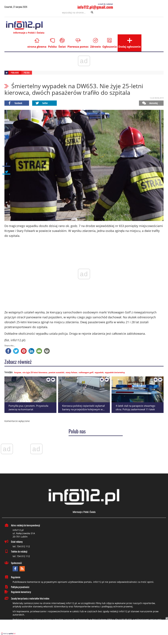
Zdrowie (95, 46)
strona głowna (36, 46)
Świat (62, 46)
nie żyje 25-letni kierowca (34, 372)
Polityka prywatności (20, 587)
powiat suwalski (56, 372)
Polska (52, 46)
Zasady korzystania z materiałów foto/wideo (30, 598)
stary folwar (71, 372)
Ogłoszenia (109, 46)
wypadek (99, 372)
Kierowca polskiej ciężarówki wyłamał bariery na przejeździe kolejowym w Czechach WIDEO (83, 409)
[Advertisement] (84, 627)
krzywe (17, 372)
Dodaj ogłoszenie (129, 46)
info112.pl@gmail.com (95, 7)
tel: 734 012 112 (21, 546)
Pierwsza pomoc (78, 46)
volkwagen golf (86, 372)
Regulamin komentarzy (21, 592)
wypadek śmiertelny (115, 372)
